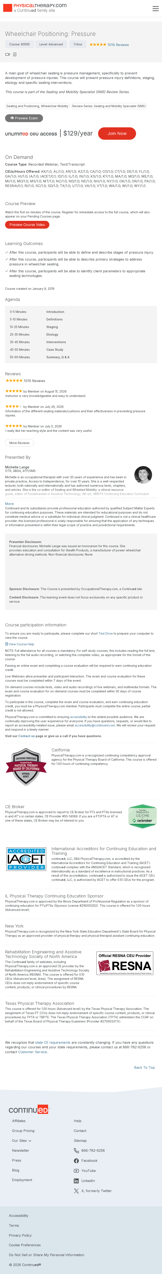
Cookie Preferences (25, 1245)
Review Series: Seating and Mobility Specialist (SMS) (109, 106)
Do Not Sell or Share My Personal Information (46, 1255)
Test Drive (106, 633)
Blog (15, 1170)
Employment (22, 1180)
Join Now (117, 133)
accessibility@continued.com (95, 725)
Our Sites (20, 1140)
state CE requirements (52, 1042)
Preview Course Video (27, 225)
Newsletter (20, 1150)
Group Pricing (23, 1131)
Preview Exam (26, 118)
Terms (14, 1225)
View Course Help (21, 644)
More (9, 504)
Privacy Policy (20, 1235)
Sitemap (80, 1140)
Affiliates (19, 1121)
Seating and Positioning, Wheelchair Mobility (37, 106)
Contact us (26, 736)
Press (16, 1160)
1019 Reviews (118, 45)
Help (77, 1121)
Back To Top (144, 1067)
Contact (80, 1131)
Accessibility (18, 1215)
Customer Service (32, 1052)
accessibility (78, 717)
